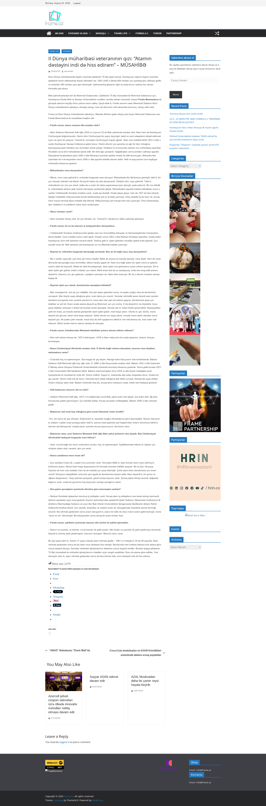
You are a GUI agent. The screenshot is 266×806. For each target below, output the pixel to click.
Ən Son (59, 33)
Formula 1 (142, 33)
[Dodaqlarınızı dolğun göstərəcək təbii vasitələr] (184, 214)
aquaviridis (68, 71)
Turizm (157, 33)
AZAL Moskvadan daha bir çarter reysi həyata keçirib (145, 680)
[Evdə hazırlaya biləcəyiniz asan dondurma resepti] (184, 244)
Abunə (176, 94)
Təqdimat (67, 51)
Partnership (173, 33)
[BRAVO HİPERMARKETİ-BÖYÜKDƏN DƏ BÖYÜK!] (184, 275)
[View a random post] (217, 33)
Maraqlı (101, 33)
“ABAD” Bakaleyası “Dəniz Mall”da (69, 650)
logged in (64, 742)
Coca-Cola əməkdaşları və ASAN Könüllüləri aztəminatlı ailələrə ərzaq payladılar (135, 652)
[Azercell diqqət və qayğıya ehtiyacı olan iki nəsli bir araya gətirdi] (184, 183)
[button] (89, 33)
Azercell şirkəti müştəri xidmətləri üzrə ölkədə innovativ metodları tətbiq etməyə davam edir (62, 704)
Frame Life (120, 33)
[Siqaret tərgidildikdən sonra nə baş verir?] (184, 337)
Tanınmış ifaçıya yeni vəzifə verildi (186, 113)
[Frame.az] (49, 33)
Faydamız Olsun (77, 33)
